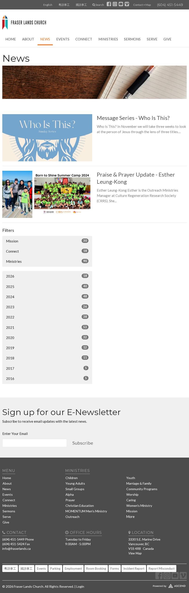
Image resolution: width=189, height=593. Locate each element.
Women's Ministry (139, 505)
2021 (46, 327)
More (130, 516)
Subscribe (82, 443)
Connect (83, 39)
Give (167, 39)
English (47, 4)
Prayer (70, 500)
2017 (46, 368)
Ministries (108, 39)
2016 (46, 378)
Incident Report (133, 568)
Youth (130, 478)
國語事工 (81, 4)
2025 (46, 286)
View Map (135, 553)
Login (80, 586)
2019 (46, 347)
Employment (73, 568)
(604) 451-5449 (170, 5)
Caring (131, 500)
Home (10, 39)
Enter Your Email (15, 433)
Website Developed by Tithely (157, 585)
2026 (46, 276)
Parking (55, 568)
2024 (46, 296)
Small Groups (74, 489)
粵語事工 (64, 4)
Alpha (69, 494)
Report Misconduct (161, 568)
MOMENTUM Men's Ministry (86, 511)
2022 (46, 317)
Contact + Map (142, 4)
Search (99, 4)
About (28, 39)
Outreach (72, 517)
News (45, 39)
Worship (132, 494)
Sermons (132, 39)
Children (71, 478)
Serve (152, 39)
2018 (46, 358)
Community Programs (141, 489)
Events (62, 39)
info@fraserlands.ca (16, 548)
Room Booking (96, 568)
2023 (46, 307)
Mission (46, 241)
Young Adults (75, 483)
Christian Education (79, 505)
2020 (46, 337)
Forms (114, 568)
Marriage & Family (138, 483)
